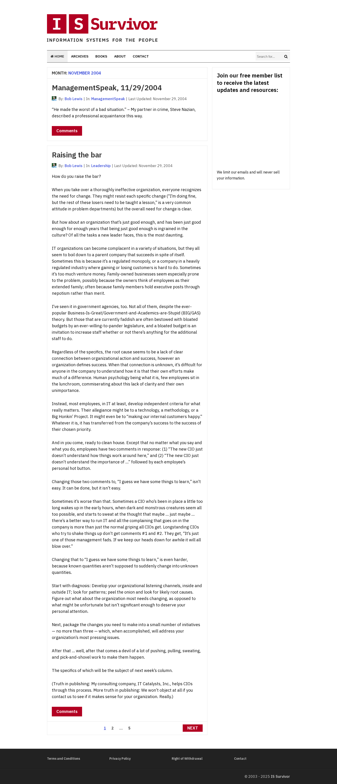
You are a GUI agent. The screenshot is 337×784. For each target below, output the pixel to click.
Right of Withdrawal (187, 758)
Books (101, 56)
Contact (141, 56)
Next (192, 728)
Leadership (101, 165)
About (120, 56)
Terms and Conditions (63, 758)
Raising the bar (77, 155)
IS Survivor (280, 776)
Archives (79, 56)
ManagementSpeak (108, 98)
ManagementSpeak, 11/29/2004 (107, 87)
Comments (66, 130)
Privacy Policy (120, 758)
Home (59, 56)
